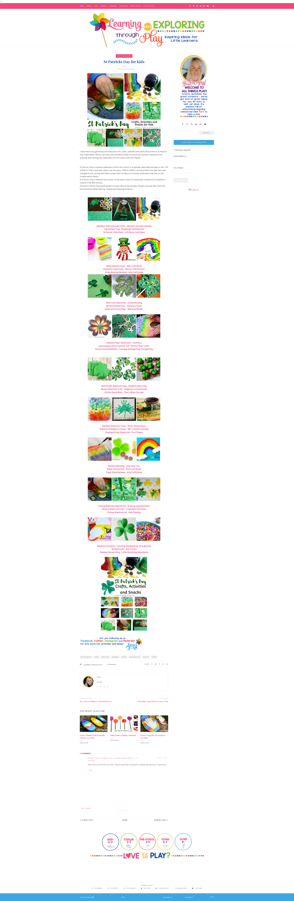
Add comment (86, 808)
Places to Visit (149, 6)
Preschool (105, 657)
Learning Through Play (92, 665)
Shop (96, 6)
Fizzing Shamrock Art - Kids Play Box (124, 512)
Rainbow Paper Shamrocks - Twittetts (124, 342)
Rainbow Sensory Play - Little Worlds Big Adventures (124, 552)
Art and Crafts (124, 56)
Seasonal (113, 6)
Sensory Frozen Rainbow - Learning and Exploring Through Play (124, 349)
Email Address (180, 156)
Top (211, 897)
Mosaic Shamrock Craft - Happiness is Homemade (124, 389)
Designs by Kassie (178, 897)
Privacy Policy (147, 885)
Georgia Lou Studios (200, 897)
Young (154, 657)
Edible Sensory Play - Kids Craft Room (124, 469)
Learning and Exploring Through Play (107, 897)
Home (82, 6)
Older (96, 657)
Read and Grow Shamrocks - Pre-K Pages (124, 432)
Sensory (104, 6)
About (89, 6)
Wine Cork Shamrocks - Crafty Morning (124, 302)
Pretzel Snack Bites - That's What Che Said (124, 392)
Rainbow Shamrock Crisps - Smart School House (124, 426)
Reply (166, 758)
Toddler (146, 657)
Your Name (178, 167)
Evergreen (124, 6)
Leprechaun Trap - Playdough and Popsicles (124, 229)
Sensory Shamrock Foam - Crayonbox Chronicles (124, 509)
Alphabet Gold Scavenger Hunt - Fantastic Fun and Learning (124, 226)
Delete (160, 758)
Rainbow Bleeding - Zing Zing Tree (124, 466)
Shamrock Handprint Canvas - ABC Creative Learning (124, 429)
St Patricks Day (134, 657)
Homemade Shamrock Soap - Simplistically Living (124, 386)
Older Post (88, 820)
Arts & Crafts (135, 6)
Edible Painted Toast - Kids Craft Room (124, 266)
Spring (124, 657)
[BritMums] (194, 189)
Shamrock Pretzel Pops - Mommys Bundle (124, 309)
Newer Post (160, 820)
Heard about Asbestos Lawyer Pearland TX (111, 758)
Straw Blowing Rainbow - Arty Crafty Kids (124, 272)
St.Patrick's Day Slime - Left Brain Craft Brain (124, 232)
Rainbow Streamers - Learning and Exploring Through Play (124, 546)
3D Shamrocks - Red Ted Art (124, 549)
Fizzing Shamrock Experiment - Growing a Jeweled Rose (124, 506)
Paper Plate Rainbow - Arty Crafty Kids (124, 472)
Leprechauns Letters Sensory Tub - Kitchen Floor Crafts (124, 346)
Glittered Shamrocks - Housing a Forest (124, 306)
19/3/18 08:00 (91, 760)
